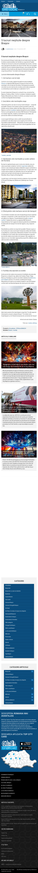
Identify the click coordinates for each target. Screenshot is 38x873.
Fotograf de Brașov (10, 625)
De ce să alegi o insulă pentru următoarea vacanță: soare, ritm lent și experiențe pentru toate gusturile (18, 811)
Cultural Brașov (6, 782)
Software (7, 645)
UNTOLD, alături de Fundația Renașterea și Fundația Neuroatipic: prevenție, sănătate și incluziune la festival (18, 409)
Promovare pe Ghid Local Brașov (11, 780)
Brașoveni (7, 588)
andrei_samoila (6, 155)
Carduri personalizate (6, 838)
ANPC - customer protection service (11, 864)
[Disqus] (19, 502)
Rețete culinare (9, 639)
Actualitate (12, 328)
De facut (7, 608)
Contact (18, 1)
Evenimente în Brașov (10, 616)
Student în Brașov (9, 651)
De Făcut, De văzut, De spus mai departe (15, 611)
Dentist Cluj (4, 835)
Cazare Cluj (4, 833)
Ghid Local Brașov (10, 628)
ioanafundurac (9, 49)
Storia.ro (3, 83)
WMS (2, 854)
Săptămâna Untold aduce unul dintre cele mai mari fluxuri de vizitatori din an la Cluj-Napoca (18, 365)
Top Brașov (8, 653)
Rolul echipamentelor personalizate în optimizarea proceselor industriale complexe (17, 815)
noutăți (15, 330)
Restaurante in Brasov (8, 793)
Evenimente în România (11, 619)
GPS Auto (3, 856)
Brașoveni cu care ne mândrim (13, 591)
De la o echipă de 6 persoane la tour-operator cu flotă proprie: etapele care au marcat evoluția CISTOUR (17, 807)
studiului (13, 110)
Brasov (3, 1)
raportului (24, 166)
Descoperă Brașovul (10, 614)
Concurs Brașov (9, 602)
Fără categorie (9, 622)
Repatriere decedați (6, 840)
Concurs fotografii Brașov (11, 605)
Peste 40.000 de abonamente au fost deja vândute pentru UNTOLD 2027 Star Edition (18, 820)
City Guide (7, 599)
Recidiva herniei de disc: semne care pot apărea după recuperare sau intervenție (18, 824)
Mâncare (7, 633)
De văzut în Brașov (6, 788)
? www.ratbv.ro (5, 267)
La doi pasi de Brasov (10, 631)
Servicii (7, 642)
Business (7, 594)
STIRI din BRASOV (21, 328)
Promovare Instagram (6, 848)
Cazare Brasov (9, 596)
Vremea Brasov (9, 656)
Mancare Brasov (6, 796)
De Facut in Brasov (6, 785)
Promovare (10, 1)
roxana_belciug (32, 323)
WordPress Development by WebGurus (27, 869)
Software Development (7, 851)
